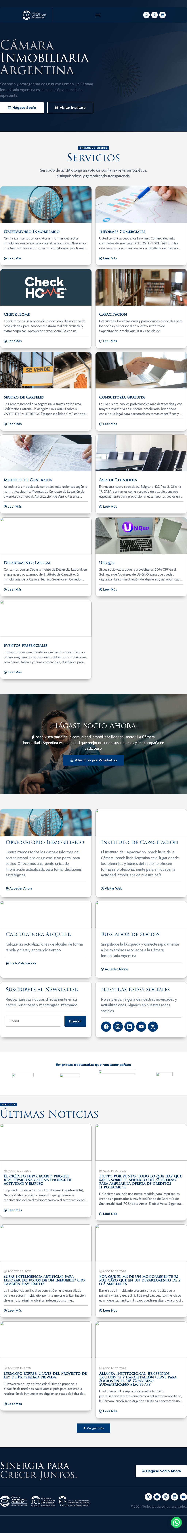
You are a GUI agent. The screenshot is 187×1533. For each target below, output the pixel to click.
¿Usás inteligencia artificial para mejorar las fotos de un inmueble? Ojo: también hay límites (45, 1280)
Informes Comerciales (122, 232)
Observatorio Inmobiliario (32, 232)
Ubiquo (106, 563)
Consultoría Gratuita (122, 397)
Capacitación (113, 315)
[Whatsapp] (146, 15)
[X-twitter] (153, 1027)
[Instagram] (154, 15)
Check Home (17, 315)
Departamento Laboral (27, 563)
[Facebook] (106, 1027)
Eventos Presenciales (25, 646)
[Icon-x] (148, 1497)
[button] (98, 15)
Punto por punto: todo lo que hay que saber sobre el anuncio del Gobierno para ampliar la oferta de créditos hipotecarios (140, 1182)
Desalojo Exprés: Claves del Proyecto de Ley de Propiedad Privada (45, 1375)
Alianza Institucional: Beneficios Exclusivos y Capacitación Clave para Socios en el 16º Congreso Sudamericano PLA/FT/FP (138, 1379)
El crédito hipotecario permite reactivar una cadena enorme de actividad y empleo (38, 1180)
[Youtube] (141, 1027)
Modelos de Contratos (28, 480)
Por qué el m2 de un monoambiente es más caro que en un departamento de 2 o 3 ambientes (139, 1280)
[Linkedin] (162, 15)
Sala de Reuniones (118, 480)
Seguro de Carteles (24, 397)
